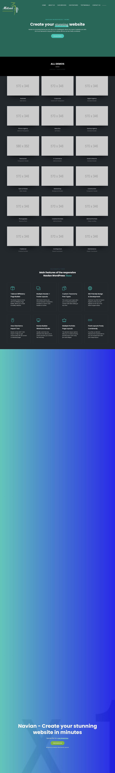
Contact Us (96, 5)
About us (52, 5)
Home (44, 5)
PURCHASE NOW (57, 743)
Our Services (61, 5)
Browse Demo (57, 36)
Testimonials (85, 5)
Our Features (73, 5)
